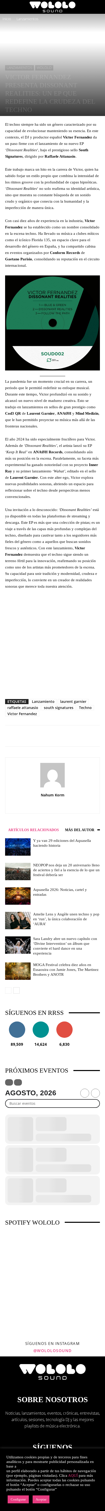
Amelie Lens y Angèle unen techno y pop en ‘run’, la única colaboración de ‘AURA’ (66, 919)
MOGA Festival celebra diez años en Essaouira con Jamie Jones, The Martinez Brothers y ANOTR (66, 970)
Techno (85, 707)
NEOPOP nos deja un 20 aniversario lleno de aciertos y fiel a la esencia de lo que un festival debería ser (66, 870)
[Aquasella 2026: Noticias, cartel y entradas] (18, 896)
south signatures (58, 707)
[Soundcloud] (47, 806)
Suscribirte (64, 1023)
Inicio (7, 18)
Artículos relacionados (33, 830)
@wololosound (52, 1350)
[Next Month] (95, 1093)
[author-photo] (52, 787)
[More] (61, 736)
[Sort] (18, 1082)
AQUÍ (73, 1475)
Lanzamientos (27, 18)
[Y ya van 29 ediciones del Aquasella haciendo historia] (18, 847)
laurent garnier (73, 701)
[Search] (98, 7)
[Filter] (9, 1082)
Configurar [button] (18, 1499)
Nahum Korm (52, 795)
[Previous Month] (84, 1093)
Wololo (44, 67)
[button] (9, 7)
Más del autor (79, 830)
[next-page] (16, 990)
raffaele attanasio (22, 707)
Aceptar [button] (41, 1499)
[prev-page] (8, 990)
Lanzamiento (43, 701)
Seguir (17, 1023)
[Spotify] (58, 806)
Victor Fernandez (22, 713)
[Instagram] (36, 806)
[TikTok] (68, 806)
